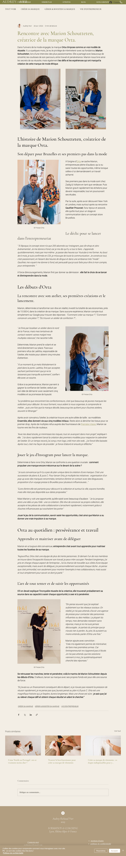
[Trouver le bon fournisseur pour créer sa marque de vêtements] (63, 746)
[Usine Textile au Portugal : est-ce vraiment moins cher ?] (23, 746)
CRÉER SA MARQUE (30, 9)
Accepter (114, 850)
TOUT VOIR (10, 9)
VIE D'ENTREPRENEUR (90, 9)
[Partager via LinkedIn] (31, 715)
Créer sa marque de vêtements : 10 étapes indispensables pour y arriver (102, 761)
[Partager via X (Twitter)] (25, 715)
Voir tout (117, 731)
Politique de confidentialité (13, 853)
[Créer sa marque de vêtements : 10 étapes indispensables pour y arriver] (103, 746)
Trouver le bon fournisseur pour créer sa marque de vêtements (62, 761)
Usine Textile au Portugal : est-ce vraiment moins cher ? (22, 761)
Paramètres (100, 850)
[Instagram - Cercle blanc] (63, 813)
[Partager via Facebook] (18, 715)
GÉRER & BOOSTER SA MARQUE (60, 9)
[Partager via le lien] (37, 715)
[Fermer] (123, 850)
